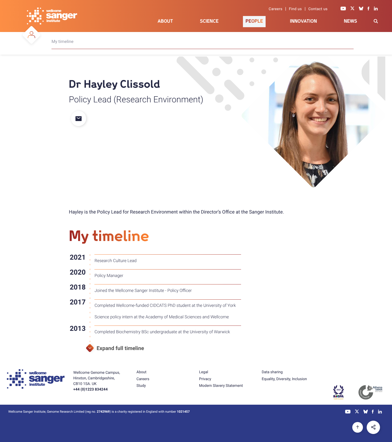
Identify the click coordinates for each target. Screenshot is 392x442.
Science (209, 21)
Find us (295, 9)
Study (141, 386)
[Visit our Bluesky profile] (361, 9)
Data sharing (272, 372)
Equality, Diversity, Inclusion (284, 379)
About (165, 21)
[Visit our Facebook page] (368, 9)
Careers (276, 9)
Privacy (205, 379)
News (350, 21)
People (254, 21)
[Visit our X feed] (352, 9)
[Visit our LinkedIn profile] (375, 9)
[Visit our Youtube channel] (343, 9)
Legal (203, 372)
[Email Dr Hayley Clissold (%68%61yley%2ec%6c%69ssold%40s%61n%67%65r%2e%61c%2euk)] (82, 119)
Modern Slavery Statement (221, 386)
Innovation (303, 21)
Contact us (317, 9)
